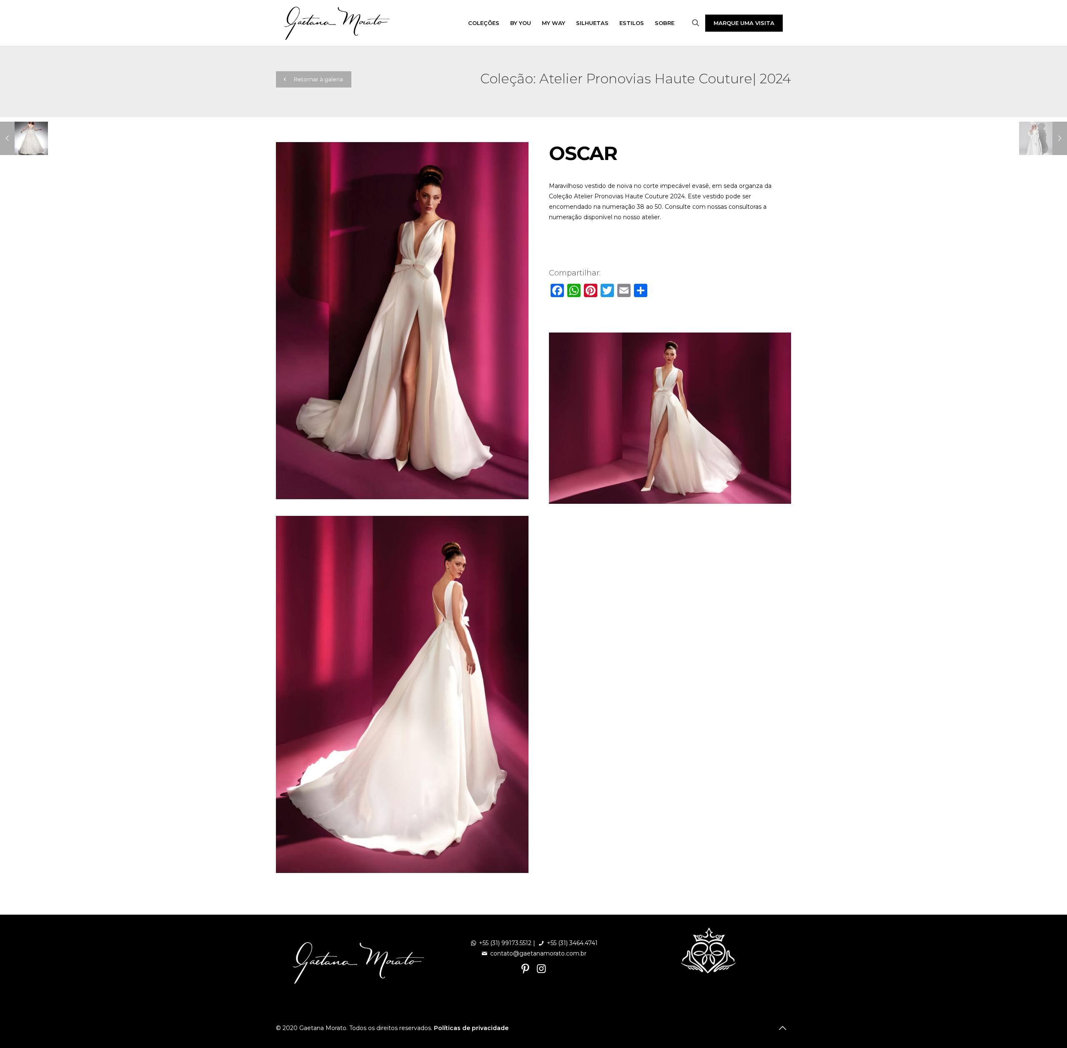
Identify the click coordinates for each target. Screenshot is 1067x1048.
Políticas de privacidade (471, 1028)
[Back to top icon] (782, 1028)
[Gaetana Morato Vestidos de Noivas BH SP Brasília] (336, 23)
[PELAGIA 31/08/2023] (1043, 138)
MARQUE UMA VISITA (744, 23)
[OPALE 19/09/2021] (24, 138)
